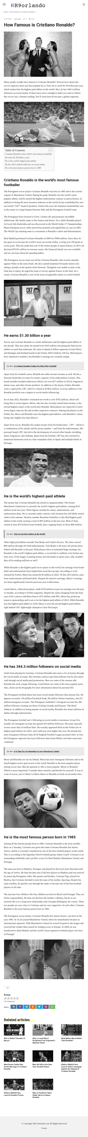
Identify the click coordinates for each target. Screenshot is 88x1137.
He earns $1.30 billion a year (17, 157)
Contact (44, 1128)
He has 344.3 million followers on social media (25, 164)
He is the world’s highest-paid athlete (20, 161)
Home (6, 12)
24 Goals (17, 19)
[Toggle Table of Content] (49, 150)
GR (8, 987)
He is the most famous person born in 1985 (23, 168)
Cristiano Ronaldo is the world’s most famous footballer (28, 154)
